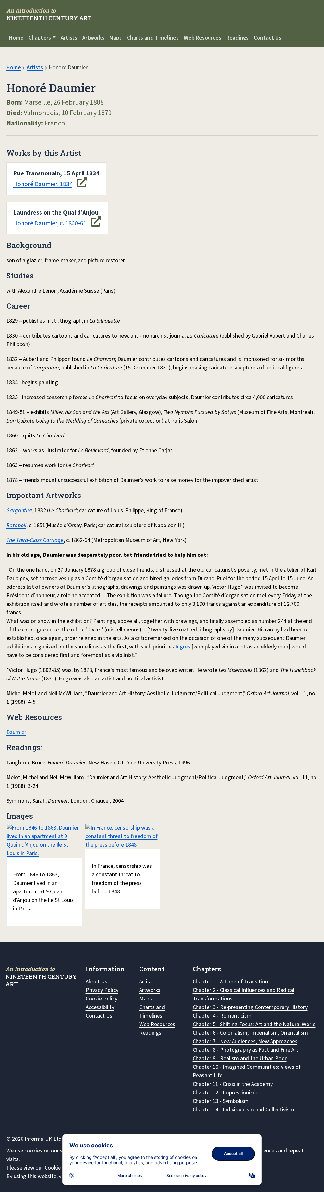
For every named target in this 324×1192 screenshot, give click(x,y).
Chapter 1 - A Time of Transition (230, 982)
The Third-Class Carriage (35, 540)
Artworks (93, 38)
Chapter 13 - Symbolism (221, 1101)
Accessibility (100, 1007)
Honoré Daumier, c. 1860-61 (55, 218)
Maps (115, 38)
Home (16, 38)
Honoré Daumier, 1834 (56, 179)
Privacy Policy (102, 990)
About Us (96, 982)
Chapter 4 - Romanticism (222, 1016)
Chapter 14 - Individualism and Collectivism (243, 1110)
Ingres (182, 647)
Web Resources (202, 38)
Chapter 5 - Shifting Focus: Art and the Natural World (254, 1024)
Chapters (39, 38)
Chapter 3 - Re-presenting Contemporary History (250, 1007)
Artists (69, 38)
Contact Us (267, 38)
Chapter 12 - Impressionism (225, 1093)
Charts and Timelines (153, 38)
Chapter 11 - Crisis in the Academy (233, 1084)
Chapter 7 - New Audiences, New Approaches (245, 1041)
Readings (237, 38)
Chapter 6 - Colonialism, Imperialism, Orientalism (250, 1033)
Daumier (16, 732)
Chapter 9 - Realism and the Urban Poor (240, 1058)
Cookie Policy (101, 999)
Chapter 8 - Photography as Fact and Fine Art (245, 1050)
